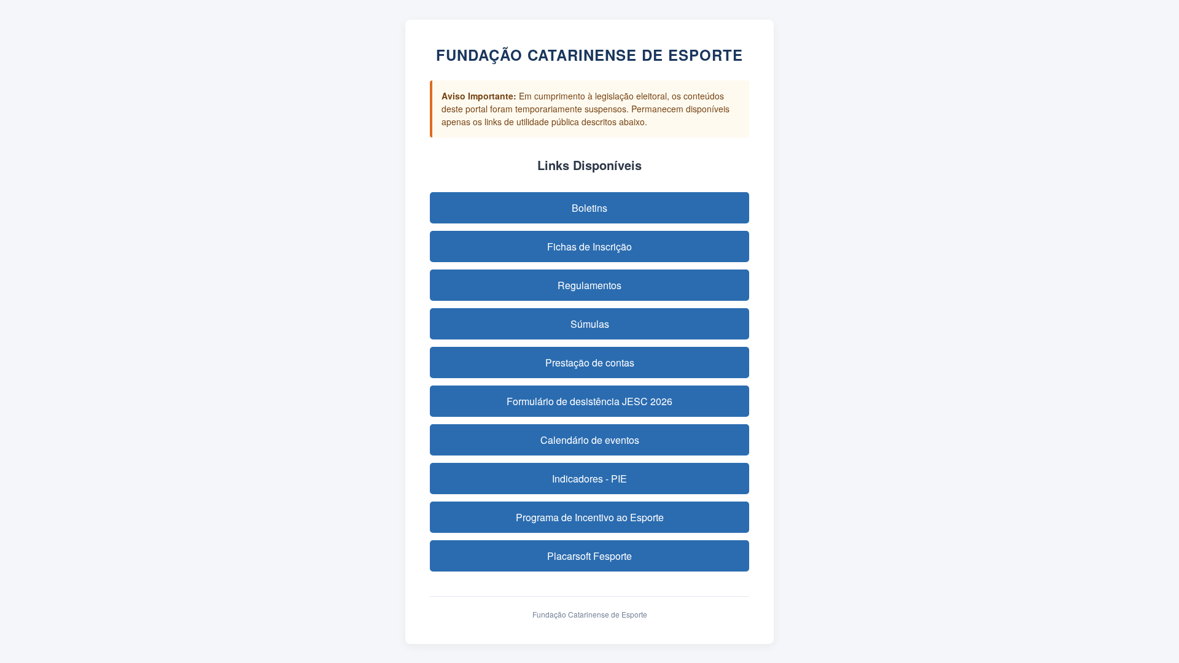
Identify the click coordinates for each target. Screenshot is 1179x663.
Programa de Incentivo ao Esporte (590, 517)
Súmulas (589, 324)
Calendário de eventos (589, 440)
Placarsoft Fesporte (589, 556)
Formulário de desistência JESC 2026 (589, 401)
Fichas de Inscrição (589, 246)
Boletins (589, 208)
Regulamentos (589, 285)
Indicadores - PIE (589, 478)
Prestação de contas (589, 362)
